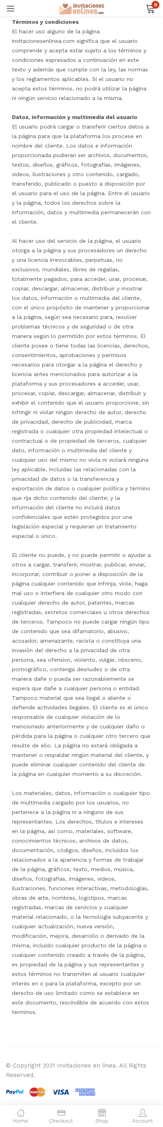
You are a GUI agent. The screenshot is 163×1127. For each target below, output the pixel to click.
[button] (150, 8)
